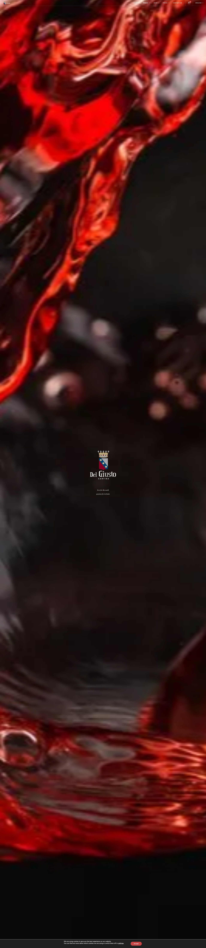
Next (203, 474)
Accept (136, 944)
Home (135, 3)
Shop (156, 3)
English (198, 3)
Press (165, 3)
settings (121, 943)
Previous (3, 474)
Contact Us (177, 3)
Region (145, 3)
